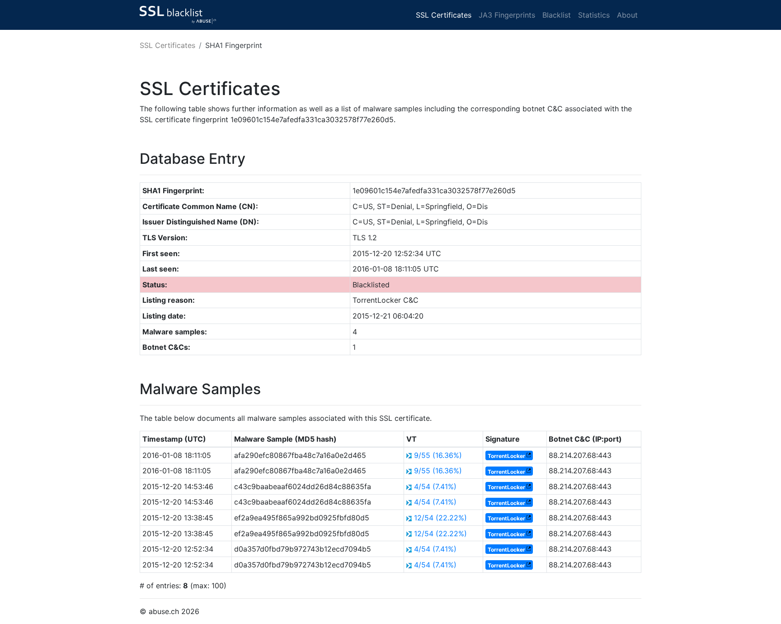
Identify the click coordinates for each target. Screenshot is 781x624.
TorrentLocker (506, 456)
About (627, 14)
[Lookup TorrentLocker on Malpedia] (529, 456)
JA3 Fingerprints (507, 14)
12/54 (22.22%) (440, 517)
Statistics (594, 14)
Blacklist (556, 14)
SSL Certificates (443, 14)
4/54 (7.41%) (435, 486)
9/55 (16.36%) (438, 455)
